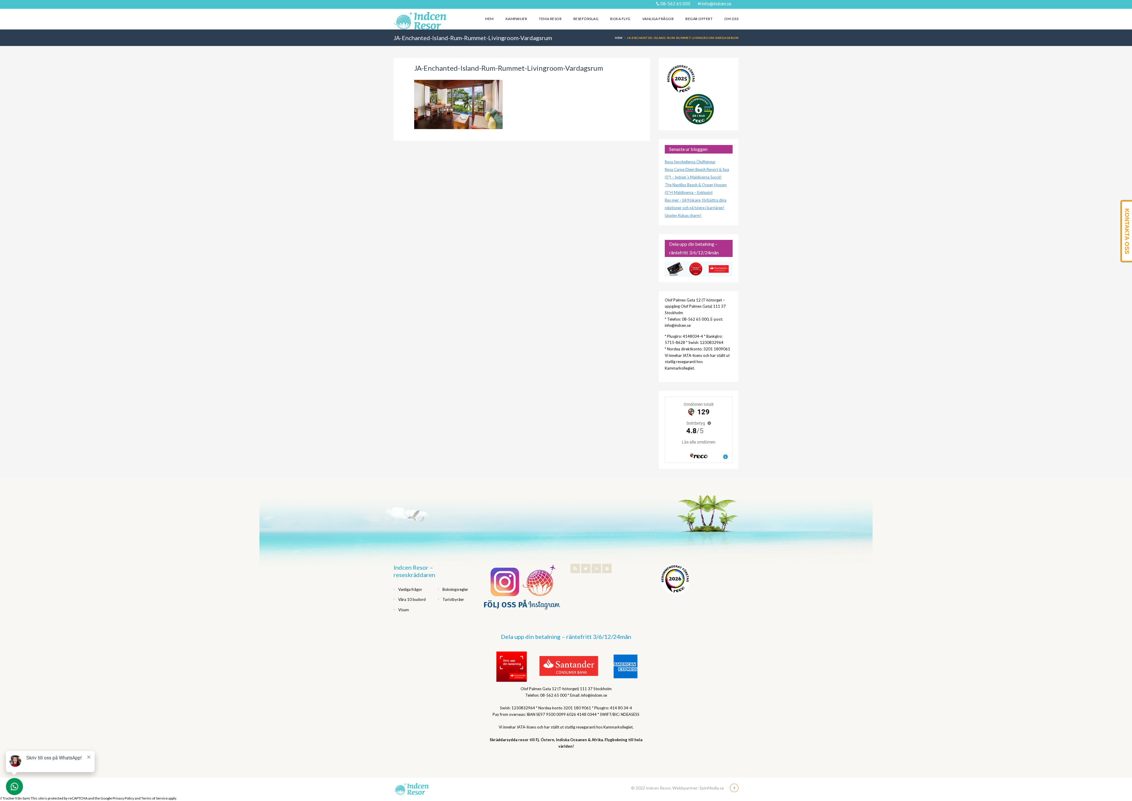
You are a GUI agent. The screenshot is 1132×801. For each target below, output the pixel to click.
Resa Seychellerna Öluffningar (690, 161)
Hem (489, 19)
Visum (403, 609)
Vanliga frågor (658, 19)
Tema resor (550, 19)
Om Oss (731, 19)
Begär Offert (699, 19)
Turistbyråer (453, 599)
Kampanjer (516, 19)
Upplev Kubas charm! (683, 215)
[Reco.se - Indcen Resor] (681, 79)
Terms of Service (154, 798)
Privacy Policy (123, 798)
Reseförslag (585, 19)
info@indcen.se (716, 3)
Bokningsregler (455, 589)
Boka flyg (620, 19)
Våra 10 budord (412, 599)
